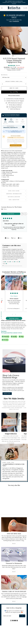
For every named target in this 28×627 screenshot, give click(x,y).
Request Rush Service (16, 145)
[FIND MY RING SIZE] (14, 524)
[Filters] (22, 214)
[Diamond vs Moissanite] (14, 554)
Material (4, 74)
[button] (11, 65)
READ (14, 543)
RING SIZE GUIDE (14, 190)
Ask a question (14, 199)
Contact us (5, 390)
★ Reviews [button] (1, 315)
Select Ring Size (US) (14, 81)
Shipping (9, 70)
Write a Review (10, 213)
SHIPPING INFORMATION (14, 193)
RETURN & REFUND (14, 196)
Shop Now (7, 393)
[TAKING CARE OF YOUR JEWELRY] (14, 582)
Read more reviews (14, 318)
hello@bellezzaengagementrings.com (15, 147)
